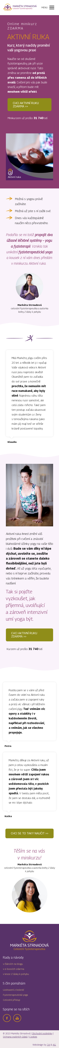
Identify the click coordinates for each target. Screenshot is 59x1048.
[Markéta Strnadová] (20, 7)
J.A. (48, 1044)
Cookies (33, 1036)
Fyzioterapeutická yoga (15, 994)
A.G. (54, 1044)
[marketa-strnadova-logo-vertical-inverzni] (29, 940)
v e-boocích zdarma (13, 968)
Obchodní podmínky (42, 1033)
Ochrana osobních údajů (15, 1036)
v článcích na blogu (13, 963)
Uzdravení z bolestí (13, 989)
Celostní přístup (11, 999)
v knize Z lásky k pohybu (16, 973)
